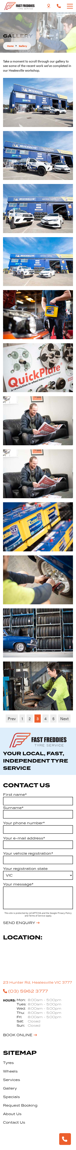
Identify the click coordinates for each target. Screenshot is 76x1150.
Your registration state (25, 868)
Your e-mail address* (24, 838)
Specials (11, 1097)
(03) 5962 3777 (28, 991)
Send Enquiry (19, 923)
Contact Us (14, 1122)
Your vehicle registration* (28, 853)
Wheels (10, 1071)
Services (11, 1080)
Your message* (18, 884)
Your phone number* (24, 823)
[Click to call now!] (59, 6)
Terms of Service (37, 915)
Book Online (17, 1035)
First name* (15, 794)
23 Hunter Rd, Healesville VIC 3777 (37, 982)
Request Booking (20, 1105)
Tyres (8, 1063)
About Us (12, 1114)
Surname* (13, 808)
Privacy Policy (65, 912)
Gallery (10, 1088)
